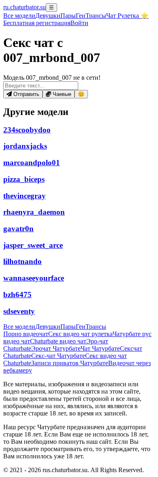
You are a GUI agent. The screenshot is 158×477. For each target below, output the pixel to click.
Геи (80, 15)
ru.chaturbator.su (24, 7)
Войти (79, 22)
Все (19, 15)
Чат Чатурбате (100, 348)
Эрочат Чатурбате (56, 348)
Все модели (19, 326)
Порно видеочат (25, 333)
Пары (68, 15)
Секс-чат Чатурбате (58, 355)
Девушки (47, 15)
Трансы (95, 15)
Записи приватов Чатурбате (69, 363)
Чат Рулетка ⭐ (127, 15)
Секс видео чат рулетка (80, 333)
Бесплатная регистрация (36, 22)
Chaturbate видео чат (58, 341)
